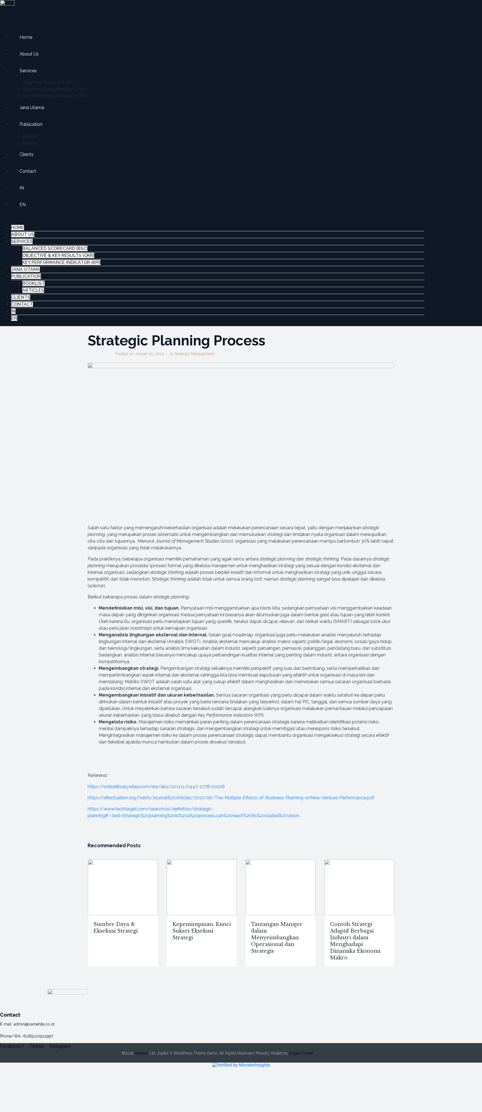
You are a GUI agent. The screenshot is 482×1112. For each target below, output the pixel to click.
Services (28, 70)
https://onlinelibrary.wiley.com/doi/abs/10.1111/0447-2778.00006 (156, 786)
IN (22, 188)
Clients (26, 154)
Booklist (30, 136)
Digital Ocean (301, 1053)
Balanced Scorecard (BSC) (49, 82)
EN (23, 204)
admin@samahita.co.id (34, 1024)
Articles (30, 142)
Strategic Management (194, 354)
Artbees (141, 1053)
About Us (29, 54)
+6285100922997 (37, 1036)
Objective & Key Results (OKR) (54, 89)
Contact (28, 171)
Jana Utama (32, 107)
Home (26, 37)
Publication (31, 124)
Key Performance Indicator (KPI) (55, 95)
